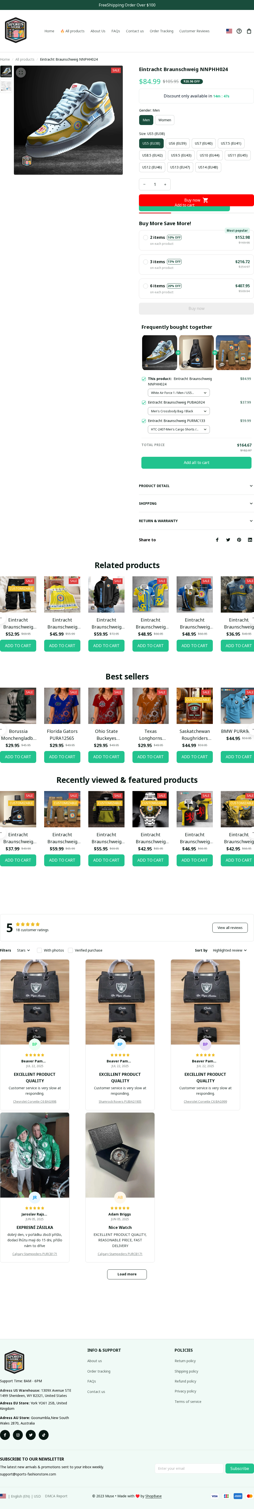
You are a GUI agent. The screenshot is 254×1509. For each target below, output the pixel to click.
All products (24, 59)
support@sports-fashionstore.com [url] (28, 1474)
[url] (153, 1496)
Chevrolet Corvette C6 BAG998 (34, 1101)
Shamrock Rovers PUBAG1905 (120, 1101)
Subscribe (239, 1468)
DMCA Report (56, 1496)
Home (5, 59)
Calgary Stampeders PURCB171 (34, 1254)
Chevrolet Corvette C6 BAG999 (205, 1101)
